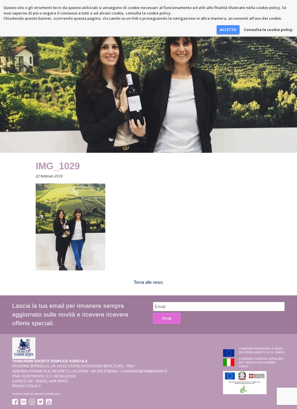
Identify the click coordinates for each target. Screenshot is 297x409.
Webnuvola (53, 393)
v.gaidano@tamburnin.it (144, 371)
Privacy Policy (26, 386)
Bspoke (38, 393)
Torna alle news (148, 282)
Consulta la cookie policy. (269, 29)
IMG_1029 (58, 166)
